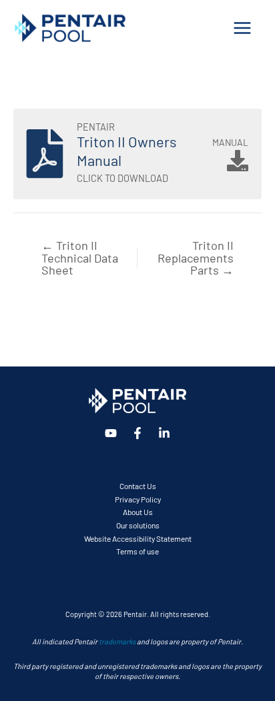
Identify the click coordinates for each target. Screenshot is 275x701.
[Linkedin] (164, 433)
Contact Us (137, 485)
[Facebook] (137, 433)
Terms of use (137, 551)
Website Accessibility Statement (138, 538)
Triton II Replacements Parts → (196, 257)
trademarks (117, 641)
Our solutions (138, 525)
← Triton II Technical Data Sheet (79, 257)
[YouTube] (110, 433)
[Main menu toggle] (243, 28)
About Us (138, 511)
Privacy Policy (138, 499)
